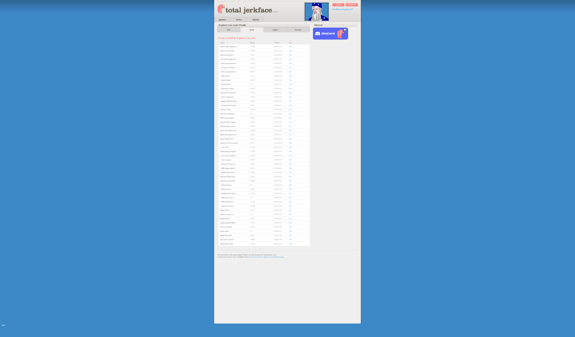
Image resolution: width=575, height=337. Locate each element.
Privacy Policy (257, 257)
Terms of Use (268, 257)
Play (290, 46)
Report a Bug (279, 257)
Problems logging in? (342, 9)
